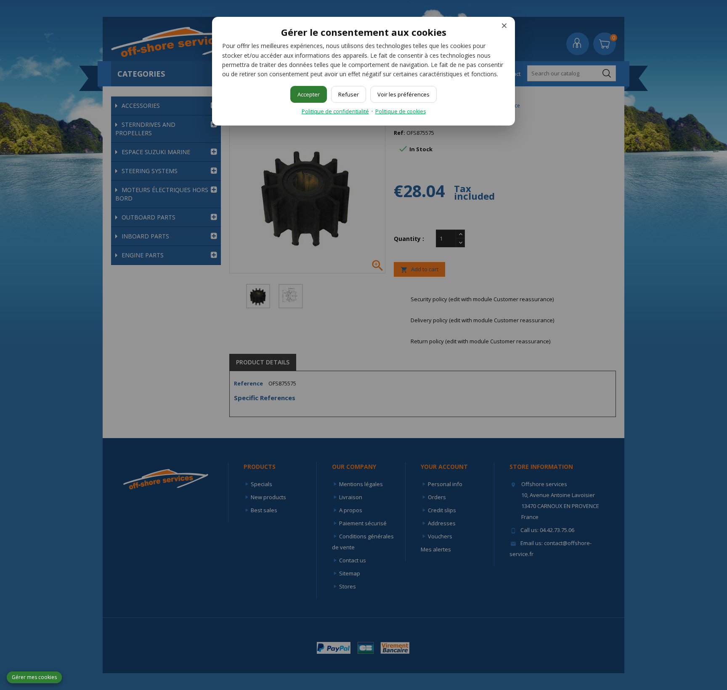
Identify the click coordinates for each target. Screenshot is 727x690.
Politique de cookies (400, 111)
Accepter (308, 94)
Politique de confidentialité (335, 111)
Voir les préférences (403, 94)
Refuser (348, 94)
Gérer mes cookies (34, 677)
